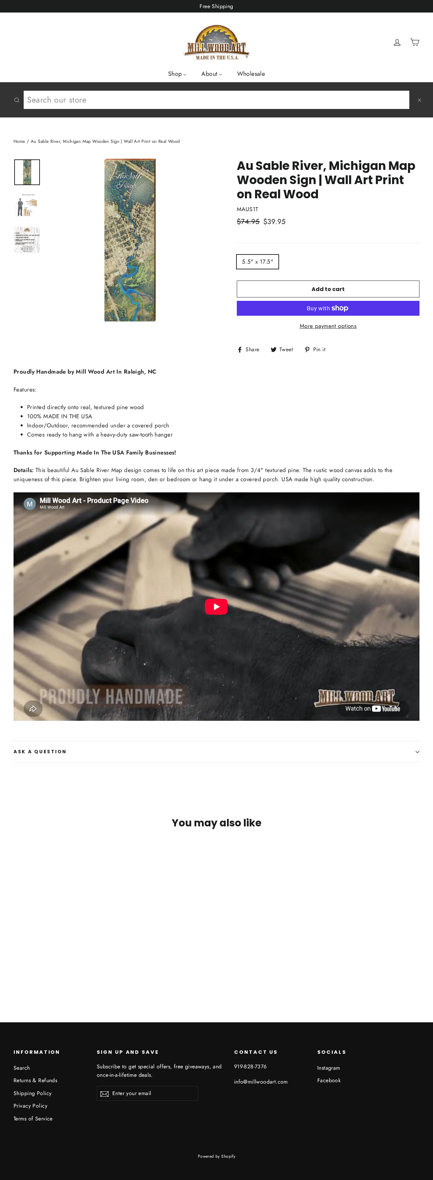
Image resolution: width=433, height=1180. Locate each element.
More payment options (328, 326)
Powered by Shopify (216, 1156)
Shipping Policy (32, 1093)
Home (19, 141)
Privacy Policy (30, 1106)
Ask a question (40, 752)
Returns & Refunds (35, 1080)
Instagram (328, 1068)
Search (22, 1068)
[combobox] (216, 100)
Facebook (329, 1080)
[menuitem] (177, 73)
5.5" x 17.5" (257, 262)
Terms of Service (33, 1118)
